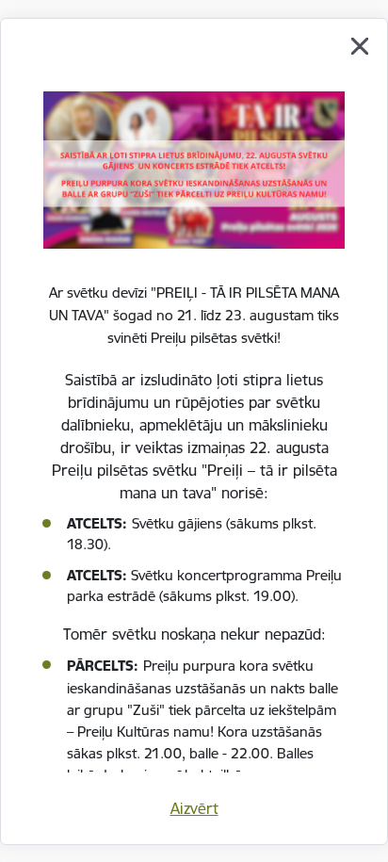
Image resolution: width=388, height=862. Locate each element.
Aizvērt (194, 808)
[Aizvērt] (359, 46)
